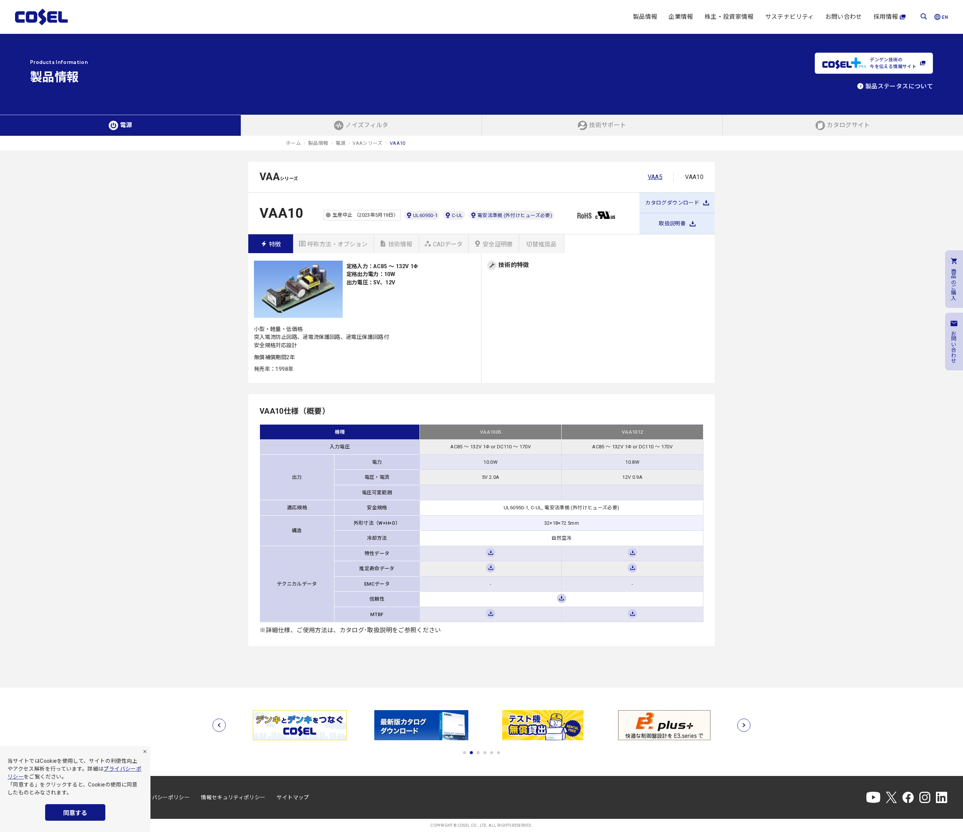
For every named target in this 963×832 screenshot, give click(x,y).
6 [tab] (498, 752)
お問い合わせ (843, 16)
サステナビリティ (789, 16)
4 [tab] (484, 752)
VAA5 (655, 177)
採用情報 (885, 16)
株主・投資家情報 (729, 16)
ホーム (293, 143)
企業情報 (680, 16)
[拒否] (145, 751)
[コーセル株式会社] (41, 17)
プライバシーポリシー (163, 797)
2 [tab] (471, 752)
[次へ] (743, 725)
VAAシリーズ (367, 143)
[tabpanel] (299, 725)
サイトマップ (292, 797)
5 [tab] (491, 752)
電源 (341, 143)
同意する (75, 813)
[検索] (923, 17)
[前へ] (219, 725)
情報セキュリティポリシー (233, 797)
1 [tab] (464, 752)
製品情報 (645, 16)
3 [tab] (478, 752)
